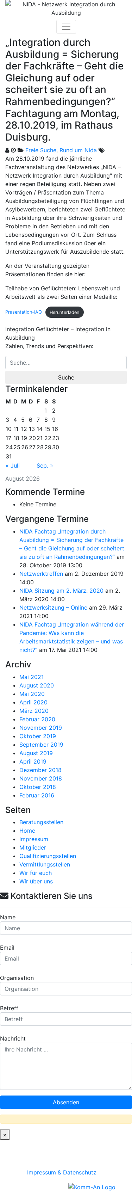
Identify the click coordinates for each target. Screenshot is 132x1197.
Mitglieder (32, 847)
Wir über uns (36, 881)
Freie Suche (40, 150)
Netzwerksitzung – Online (53, 607)
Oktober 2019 (37, 736)
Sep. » (45, 465)
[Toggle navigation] (66, 27)
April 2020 (33, 702)
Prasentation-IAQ (23, 312)
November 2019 (40, 727)
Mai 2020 (32, 693)
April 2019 (32, 761)
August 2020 (36, 685)
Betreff (9, 1008)
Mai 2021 (31, 676)
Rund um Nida (78, 150)
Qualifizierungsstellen (47, 855)
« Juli (13, 465)
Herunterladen (64, 312)
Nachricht (13, 1038)
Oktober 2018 (37, 786)
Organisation (17, 977)
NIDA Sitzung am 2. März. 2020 (61, 590)
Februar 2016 (36, 795)
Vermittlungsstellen (44, 864)
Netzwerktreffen (41, 573)
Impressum (33, 839)
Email (7, 947)
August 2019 (36, 753)
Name (7, 917)
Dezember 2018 (40, 769)
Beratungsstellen (41, 822)
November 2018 (40, 778)
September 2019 (41, 744)
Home (27, 830)
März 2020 (34, 710)
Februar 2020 (37, 719)
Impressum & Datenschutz (61, 1172)
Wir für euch (35, 872)
